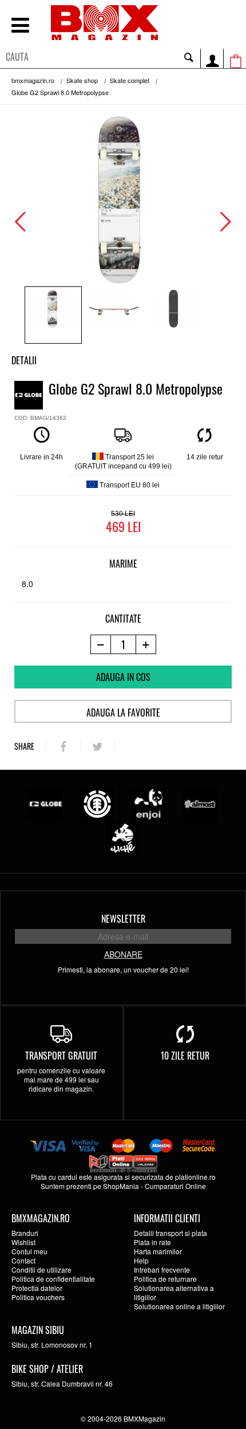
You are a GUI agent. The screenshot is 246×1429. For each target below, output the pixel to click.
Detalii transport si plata (170, 1233)
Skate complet (129, 80)
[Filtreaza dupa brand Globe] (46, 803)
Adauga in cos (123, 677)
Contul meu (29, 1251)
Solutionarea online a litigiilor (179, 1306)
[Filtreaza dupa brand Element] (97, 803)
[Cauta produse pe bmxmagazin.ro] (188, 56)
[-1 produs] (100, 644)
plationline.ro (195, 1177)
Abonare (123, 954)
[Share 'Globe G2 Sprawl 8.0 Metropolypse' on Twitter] (97, 746)
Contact (23, 1260)
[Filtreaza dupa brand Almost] (200, 803)
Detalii (24, 360)
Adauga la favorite (123, 712)
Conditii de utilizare (41, 1269)
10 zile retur (185, 1055)
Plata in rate (152, 1242)
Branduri (24, 1233)
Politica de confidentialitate (53, 1279)
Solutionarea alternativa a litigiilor (174, 1292)
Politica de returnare (165, 1279)
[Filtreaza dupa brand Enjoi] (149, 803)
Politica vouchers (38, 1297)
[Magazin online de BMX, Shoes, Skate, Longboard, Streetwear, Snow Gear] (104, 22)
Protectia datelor (36, 1288)
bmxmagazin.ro (32, 80)
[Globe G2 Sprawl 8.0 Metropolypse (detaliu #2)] (174, 315)
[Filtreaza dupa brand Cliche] (123, 837)
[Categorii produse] (20, 27)
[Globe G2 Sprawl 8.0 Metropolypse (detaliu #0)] (53, 315)
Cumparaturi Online (175, 1186)
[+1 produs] (146, 644)
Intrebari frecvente (162, 1269)
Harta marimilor (158, 1251)
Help (141, 1260)
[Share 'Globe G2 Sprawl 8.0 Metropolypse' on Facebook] (63, 746)
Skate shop (82, 80)
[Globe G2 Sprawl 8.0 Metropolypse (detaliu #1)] (113, 315)
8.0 (27, 583)
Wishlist (23, 1242)
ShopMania (121, 1186)
